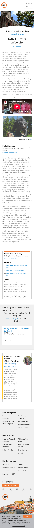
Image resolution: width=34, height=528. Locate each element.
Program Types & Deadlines (8, 440)
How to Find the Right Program (8, 422)
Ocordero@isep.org (10, 366)
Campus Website (8, 153)
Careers (20, 464)
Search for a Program (6, 417)
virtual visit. (21, 97)
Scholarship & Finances (23, 417)
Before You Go (7, 450)
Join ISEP (5, 471)
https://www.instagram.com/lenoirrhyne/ (16, 274)
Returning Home (23, 450)
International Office (10, 258)
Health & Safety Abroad (23, 446)
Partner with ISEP (8, 474)
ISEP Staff (6, 464)
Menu (29, 7)
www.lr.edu (17, 46)
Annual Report (23, 468)
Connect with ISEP (10, 485)
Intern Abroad (23, 428)
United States (17, 34)
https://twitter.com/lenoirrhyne (15, 270)
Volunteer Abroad (24, 425)
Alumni (20, 453)
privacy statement (18, 526)
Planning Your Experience (7, 446)
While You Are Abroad (23, 440)
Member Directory (9, 468)
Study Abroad (23, 421)
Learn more (9, 341)
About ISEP (22, 471)
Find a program (12, 318)
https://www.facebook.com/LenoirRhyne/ (16, 266)
